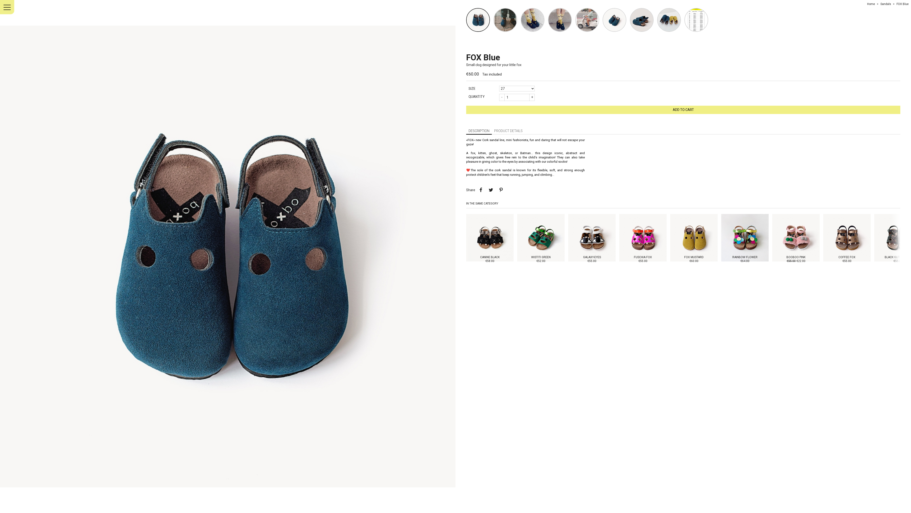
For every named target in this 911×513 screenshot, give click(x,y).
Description (479, 131)
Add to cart (683, 110)
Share (480, 190)
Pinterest (501, 190)
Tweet (491, 190)
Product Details (508, 131)
